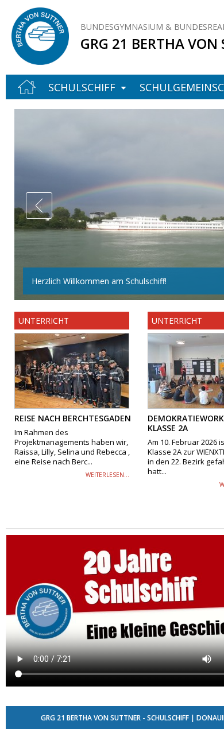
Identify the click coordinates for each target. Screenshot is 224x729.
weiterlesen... (107, 475)
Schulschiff (81, 87)
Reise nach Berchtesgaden (72, 418)
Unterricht (43, 320)
